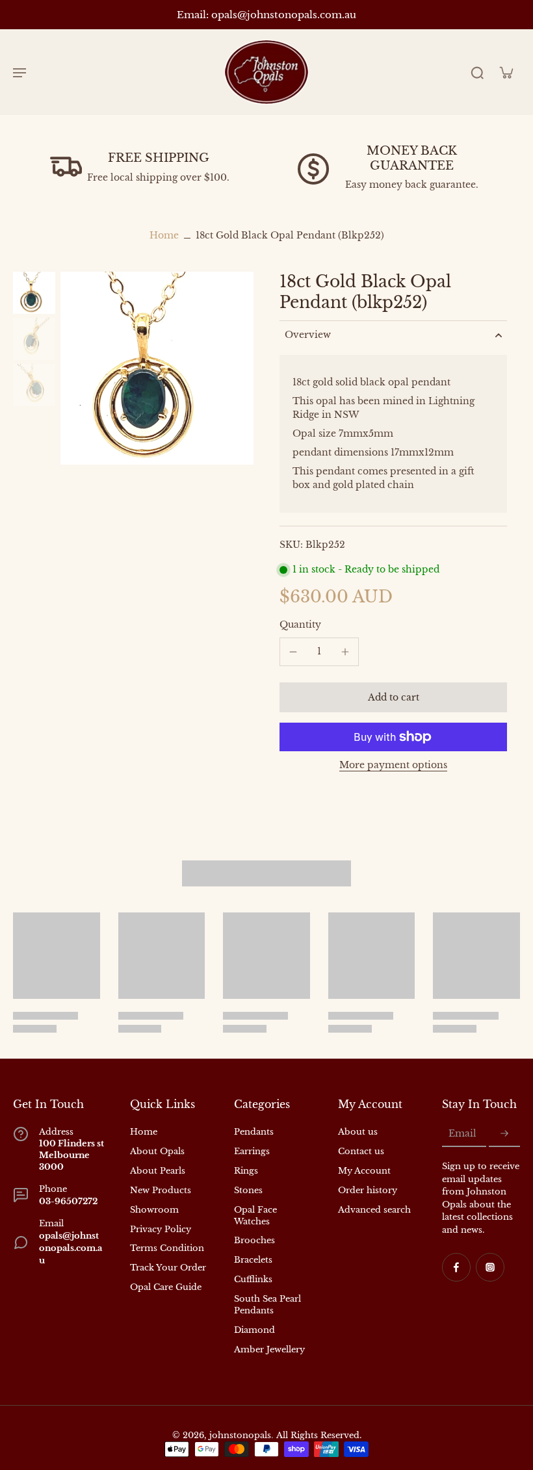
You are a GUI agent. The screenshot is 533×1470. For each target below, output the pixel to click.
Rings (246, 1170)
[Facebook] (456, 1267)
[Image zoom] (157, 368)
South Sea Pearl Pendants (267, 1304)
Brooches (254, 1240)
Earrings (252, 1151)
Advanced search (374, 1209)
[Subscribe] (504, 1134)
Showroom (154, 1209)
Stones (248, 1190)
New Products (160, 1190)
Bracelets (253, 1259)
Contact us (361, 1151)
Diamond (254, 1329)
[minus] (293, 651)
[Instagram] (490, 1267)
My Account (364, 1170)
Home (164, 235)
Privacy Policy (160, 1229)
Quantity (300, 624)
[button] (393, 697)
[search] (477, 72)
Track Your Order (168, 1267)
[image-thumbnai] (34, 293)
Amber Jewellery (269, 1349)
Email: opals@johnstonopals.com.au (266, 14)
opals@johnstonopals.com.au (70, 1248)
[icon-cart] (505, 72)
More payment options (393, 765)
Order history (367, 1190)
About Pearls (157, 1170)
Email (462, 1134)
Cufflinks (253, 1279)
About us (358, 1131)
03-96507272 (68, 1201)
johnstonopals (240, 1435)
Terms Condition (167, 1248)
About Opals (157, 1151)
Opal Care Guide (166, 1287)
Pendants (254, 1131)
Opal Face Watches (255, 1215)
